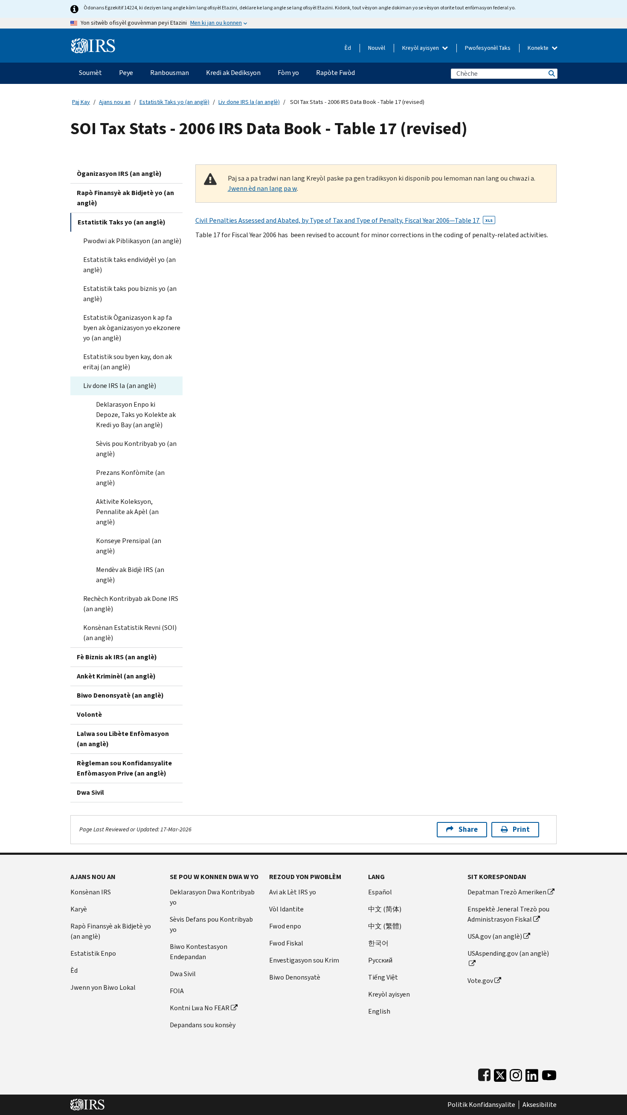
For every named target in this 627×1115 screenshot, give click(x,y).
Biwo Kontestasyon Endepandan (198, 951)
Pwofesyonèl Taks (488, 48)
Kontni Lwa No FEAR (199, 1007)
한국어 (378, 943)
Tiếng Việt (383, 977)
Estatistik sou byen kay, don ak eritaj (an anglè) (127, 361)
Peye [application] (126, 72)
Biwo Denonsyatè (294, 977)
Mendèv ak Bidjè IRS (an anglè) (130, 574)
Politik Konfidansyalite (481, 1105)
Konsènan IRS (90, 892)
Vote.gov (480, 980)
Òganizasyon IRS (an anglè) (119, 173)
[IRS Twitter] (500, 1073)
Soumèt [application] (90, 72)
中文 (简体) (384, 909)
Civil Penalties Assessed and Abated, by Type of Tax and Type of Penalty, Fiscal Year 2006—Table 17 (344, 220)
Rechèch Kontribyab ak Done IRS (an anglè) (130, 603)
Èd (348, 48)
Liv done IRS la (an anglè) (249, 102)
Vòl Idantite (286, 909)
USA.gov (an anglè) (494, 936)
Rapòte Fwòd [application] (335, 72)
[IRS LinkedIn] (531, 1073)
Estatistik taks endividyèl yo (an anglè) (129, 264)
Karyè (78, 909)
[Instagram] (516, 1073)
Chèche (551, 73)
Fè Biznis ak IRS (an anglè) (117, 656)
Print (521, 829)
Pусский (380, 960)
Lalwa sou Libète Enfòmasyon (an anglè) (123, 738)
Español (380, 892)
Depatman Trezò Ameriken (506, 892)
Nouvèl (376, 48)
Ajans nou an (115, 102)
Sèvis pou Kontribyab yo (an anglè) (136, 448)
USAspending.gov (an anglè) (508, 953)
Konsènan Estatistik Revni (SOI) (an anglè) (130, 632)
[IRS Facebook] (484, 1073)
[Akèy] (93, 42)
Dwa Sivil (90, 792)
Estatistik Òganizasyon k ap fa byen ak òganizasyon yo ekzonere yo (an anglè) (131, 327)
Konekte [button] (539, 48)
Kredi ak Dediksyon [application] (233, 72)
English (379, 1011)
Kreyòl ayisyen (421, 48)
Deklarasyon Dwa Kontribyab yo (212, 897)
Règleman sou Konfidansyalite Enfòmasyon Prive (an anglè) (124, 768)
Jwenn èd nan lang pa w (262, 188)
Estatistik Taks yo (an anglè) (174, 102)
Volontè (89, 714)
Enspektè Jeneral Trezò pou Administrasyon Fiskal (508, 914)
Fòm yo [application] (288, 72)
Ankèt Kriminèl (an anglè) (116, 676)
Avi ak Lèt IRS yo (292, 892)
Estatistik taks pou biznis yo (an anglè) (130, 293)
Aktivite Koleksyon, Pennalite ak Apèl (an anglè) (127, 511)
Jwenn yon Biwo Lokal (103, 987)
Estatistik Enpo (93, 953)
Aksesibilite (539, 1105)
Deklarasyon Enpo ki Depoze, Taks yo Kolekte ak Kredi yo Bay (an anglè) (136, 414)
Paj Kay (81, 102)
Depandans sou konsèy (202, 1024)
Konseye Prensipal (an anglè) (128, 545)
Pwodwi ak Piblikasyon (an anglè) (132, 240)
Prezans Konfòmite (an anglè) (130, 477)
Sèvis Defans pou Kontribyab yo (211, 924)
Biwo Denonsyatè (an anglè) (120, 695)
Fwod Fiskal (286, 943)
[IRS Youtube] (549, 1073)
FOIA (177, 990)
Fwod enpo (285, 926)
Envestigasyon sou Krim (304, 960)
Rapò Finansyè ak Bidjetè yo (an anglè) (125, 197)
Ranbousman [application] (169, 72)
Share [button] (468, 829)
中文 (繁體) (384, 926)
